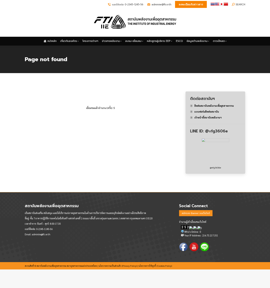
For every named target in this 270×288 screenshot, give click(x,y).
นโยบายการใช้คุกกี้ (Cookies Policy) (155, 265)
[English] (217, 5)
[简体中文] (226, 5)
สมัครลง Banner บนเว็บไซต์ (196, 213)
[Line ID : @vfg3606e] (215, 152)
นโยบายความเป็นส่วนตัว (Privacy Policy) (118, 265)
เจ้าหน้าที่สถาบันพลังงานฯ (208, 117)
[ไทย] (212, 5)
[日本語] (221, 5)
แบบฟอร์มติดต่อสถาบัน (206, 111)
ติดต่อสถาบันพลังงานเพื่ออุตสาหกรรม (214, 105)
